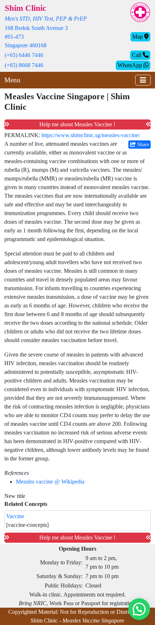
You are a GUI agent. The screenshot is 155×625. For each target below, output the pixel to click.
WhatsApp (130, 65)
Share (142, 144)
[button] (139, 609)
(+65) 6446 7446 (24, 55)
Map (138, 37)
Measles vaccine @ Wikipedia (50, 481)
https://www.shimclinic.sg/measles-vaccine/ (90, 135)
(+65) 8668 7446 (24, 65)
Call (137, 55)
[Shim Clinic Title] (140, 12)
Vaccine (15, 516)
